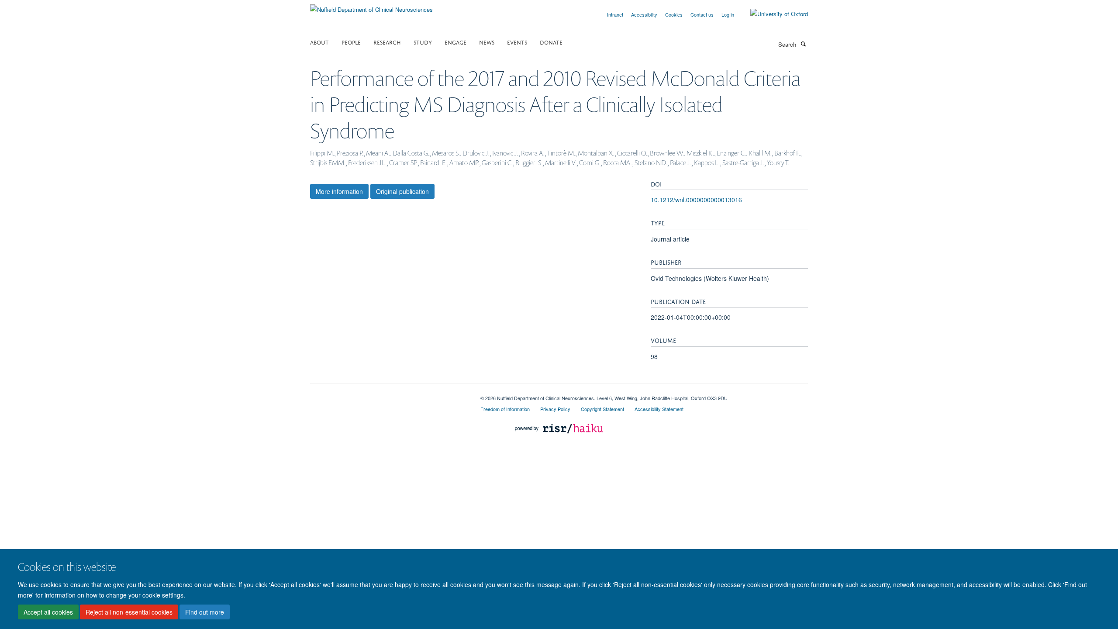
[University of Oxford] (772, 14)
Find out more (204, 612)
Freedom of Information (505, 408)
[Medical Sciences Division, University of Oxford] (388, 395)
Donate (551, 42)
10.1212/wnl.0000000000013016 (696, 199)
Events (517, 42)
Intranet (615, 14)
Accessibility (644, 14)
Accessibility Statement (659, 408)
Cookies (674, 14)
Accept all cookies (48, 612)
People (351, 42)
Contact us (702, 14)
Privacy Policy (555, 408)
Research (387, 42)
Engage (455, 42)
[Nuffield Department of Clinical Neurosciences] (371, 6)
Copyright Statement (602, 408)
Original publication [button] (402, 191)
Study (423, 42)
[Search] (803, 43)
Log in (727, 14)
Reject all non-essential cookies (129, 612)
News (486, 42)
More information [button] (339, 191)
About (319, 42)
